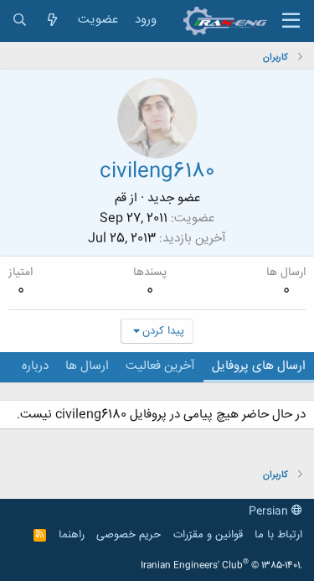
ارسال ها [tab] (87, 365)
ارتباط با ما (278, 535)
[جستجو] (19, 20)
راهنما (72, 535)
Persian (270, 511)
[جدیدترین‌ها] (52, 20)
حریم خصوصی (128, 535)
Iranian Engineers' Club (221, 565)
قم (120, 198)
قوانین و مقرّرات (208, 535)
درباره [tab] (35, 365)
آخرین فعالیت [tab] (160, 365)
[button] (291, 21)
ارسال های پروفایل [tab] (259, 365)
